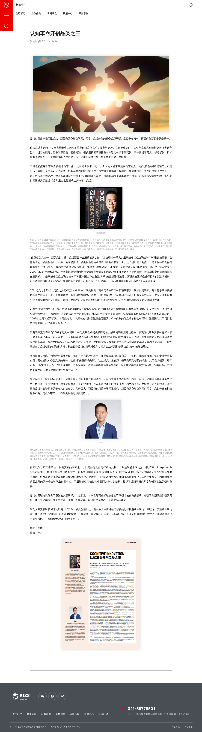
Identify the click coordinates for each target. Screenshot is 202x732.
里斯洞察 (60, 714)
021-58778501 (141, 708)
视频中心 (68, 13)
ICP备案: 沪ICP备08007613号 (65, 727)
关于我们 (17, 714)
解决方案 (32, 714)
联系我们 (103, 714)
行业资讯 (176, 727)
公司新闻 (20, 13)
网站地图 (188, 727)
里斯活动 (75, 714)
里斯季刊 (83, 13)
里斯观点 (52, 13)
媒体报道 (36, 13)
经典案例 (46, 714)
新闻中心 (89, 714)
